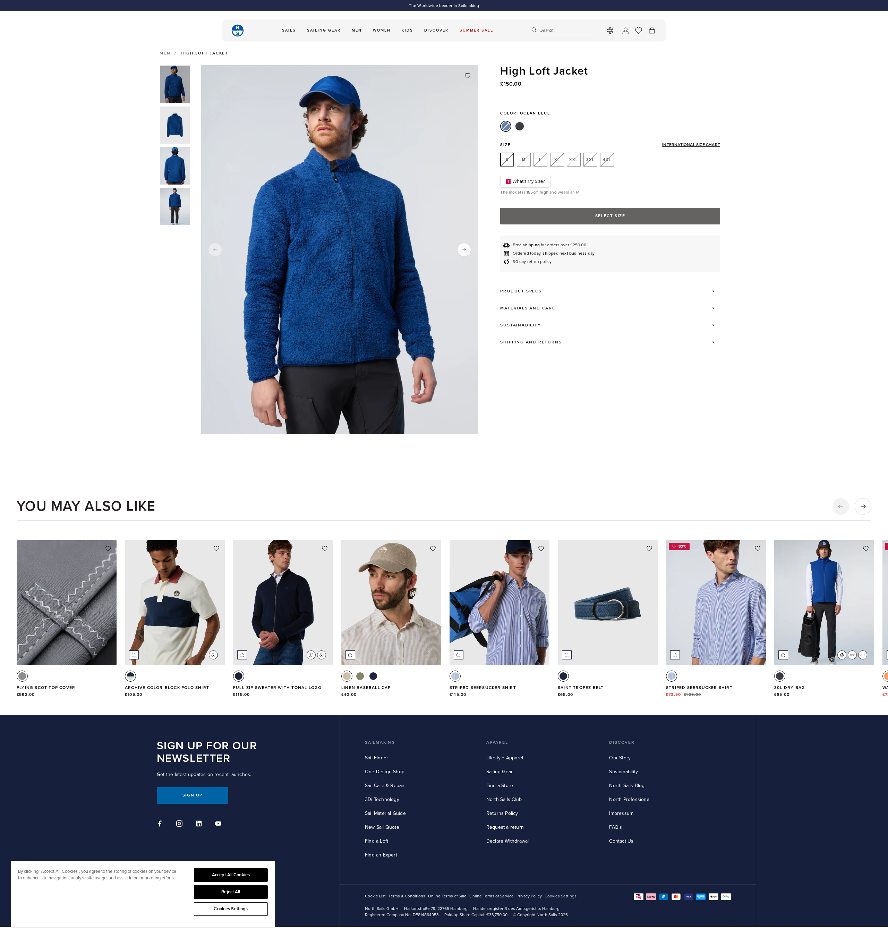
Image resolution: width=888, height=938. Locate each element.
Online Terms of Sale (447, 896)
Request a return (505, 827)
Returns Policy (502, 813)
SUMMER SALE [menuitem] (476, 30)
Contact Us (621, 841)
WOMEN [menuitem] (382, 30)
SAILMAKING (380, 742)
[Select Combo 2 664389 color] (671, 676)
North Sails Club (504, 799)
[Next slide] (464, 250)
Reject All (230, 892)
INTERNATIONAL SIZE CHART (691, 145)
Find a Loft (376, 841)
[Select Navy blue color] (238, 676)
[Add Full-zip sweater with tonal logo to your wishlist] (325, 548)
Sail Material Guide (385, 813)
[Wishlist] (638, 30)
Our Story (620, 758)
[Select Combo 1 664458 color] (455, 676)
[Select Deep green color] (360, 676)
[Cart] (652, 30)
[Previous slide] (215, 250)
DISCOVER (621, 742)
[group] (175, 84)
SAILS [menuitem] (289, 30)
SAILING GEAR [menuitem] (324, 30)
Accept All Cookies (231, 875)
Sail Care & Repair (385, 785)
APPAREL (497, 742)
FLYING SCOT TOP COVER (46, 687)
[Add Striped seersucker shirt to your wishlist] (541, 548)
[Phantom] (519, 126)
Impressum (621, 813)
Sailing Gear (499, 772)
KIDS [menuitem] (407, 30)
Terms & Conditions (406, 896)
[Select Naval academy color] (373, 676)
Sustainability (623, 772)
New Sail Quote (382, 827)
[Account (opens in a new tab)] (625, 30)
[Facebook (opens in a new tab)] (161, 824)
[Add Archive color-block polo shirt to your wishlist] (216, 548)
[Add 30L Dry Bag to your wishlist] (866, 548)
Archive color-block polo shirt (167, 687)
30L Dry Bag (789, 687)
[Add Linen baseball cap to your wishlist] (433, 548)
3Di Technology (382, 799)
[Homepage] (238, 30)
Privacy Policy (529, 896)
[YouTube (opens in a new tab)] (219, 824)
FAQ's (615, 827)
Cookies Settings (231, 909)
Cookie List (375, 896)
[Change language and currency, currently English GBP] (610, 30)
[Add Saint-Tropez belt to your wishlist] (649, 548)
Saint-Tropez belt (581, 687)
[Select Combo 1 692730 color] (130, 676)
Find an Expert (381, 855)
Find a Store (499, 785)
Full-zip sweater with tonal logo (277, 687)
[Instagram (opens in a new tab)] (180, 824)
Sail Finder (376, 758)
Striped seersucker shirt (483, 687)
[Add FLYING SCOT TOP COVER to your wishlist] (108, 548)
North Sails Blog (626, 785)
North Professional (629, 799)
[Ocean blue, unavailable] (505, 126)
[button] (840, 506)
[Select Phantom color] (779, 676)
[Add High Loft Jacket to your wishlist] (467, 75)
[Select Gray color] (22, 676)
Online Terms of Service (491, 896)
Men (165, 53)
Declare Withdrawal (507, 841)
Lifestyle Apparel (504, 758)
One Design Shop (384, 772)
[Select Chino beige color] (346, 676)
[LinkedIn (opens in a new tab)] (200, 824)
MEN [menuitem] (357, 30)
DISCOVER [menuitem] (436, 30)
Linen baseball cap (366, 687)
